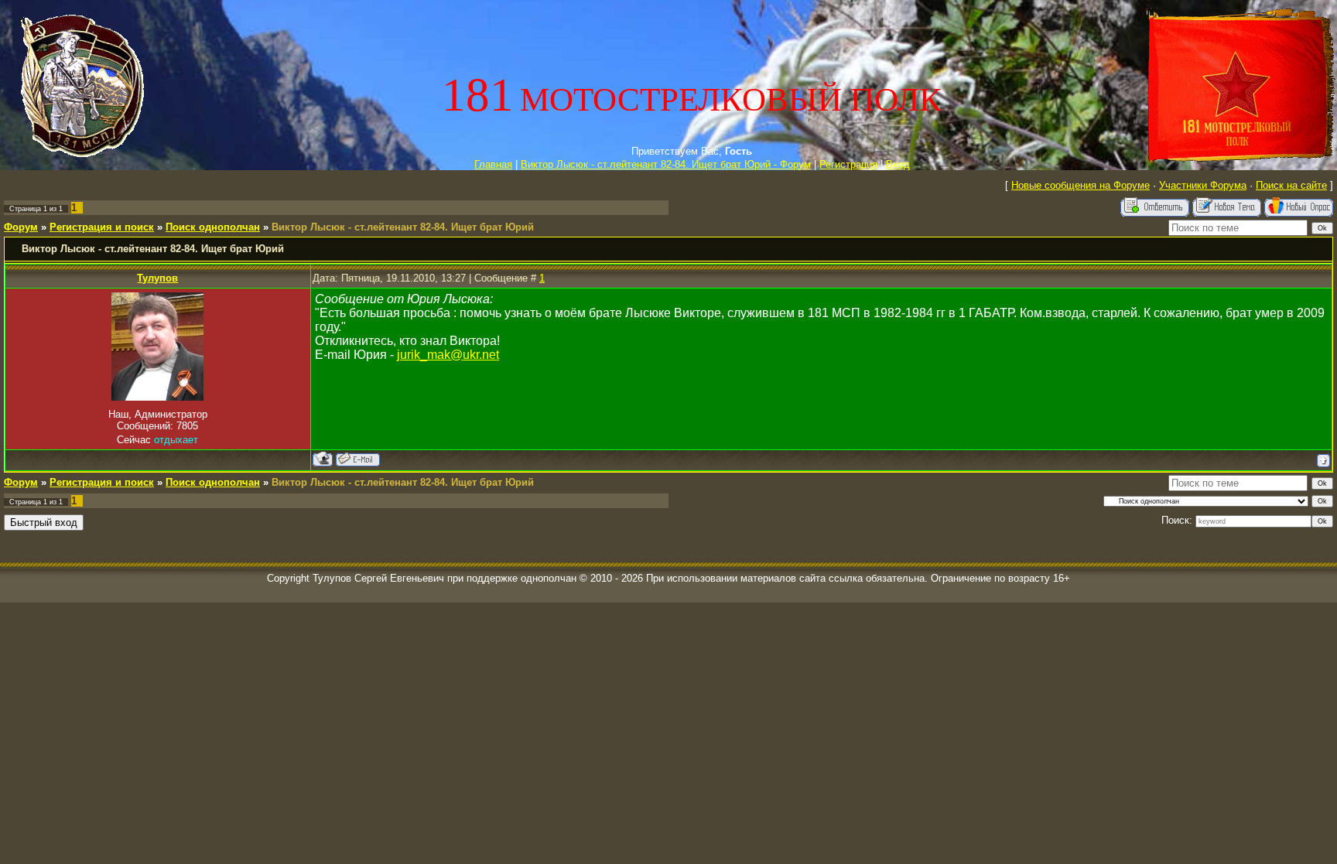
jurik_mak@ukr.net (448, 354)
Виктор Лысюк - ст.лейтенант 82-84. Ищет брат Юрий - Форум (666, 164)
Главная (493, 164)
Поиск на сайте (1291, 185)
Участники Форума (1202, 185)
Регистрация (848, 164)
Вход (898, 164)
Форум (21, 227)
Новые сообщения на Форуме (1080, 185)
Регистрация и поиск (102, 227)
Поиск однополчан (213, 227)
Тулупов (157, 278)
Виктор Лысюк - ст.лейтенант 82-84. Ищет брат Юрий (403, 227)
